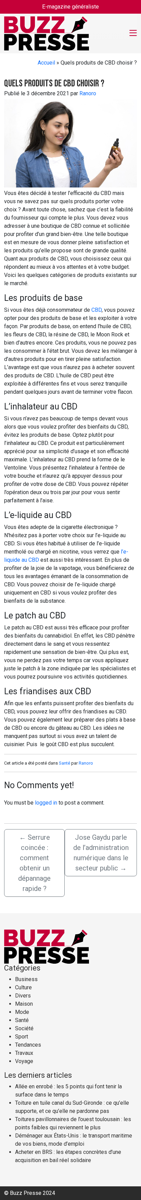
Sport (21, 1036)
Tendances (28, 1045)
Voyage (24, 1061)
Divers (23, 995)
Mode (22, 1012)
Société (24, 1028)
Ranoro (87, 93)
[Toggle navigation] (133, 33)
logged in (46, 802)
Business (26, 979)
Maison (24, 1004)
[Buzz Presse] (46, 33)
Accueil (46, 62)
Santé (64, 763)
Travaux (24, 1053)
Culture (23, 987)
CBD (96, 310)
